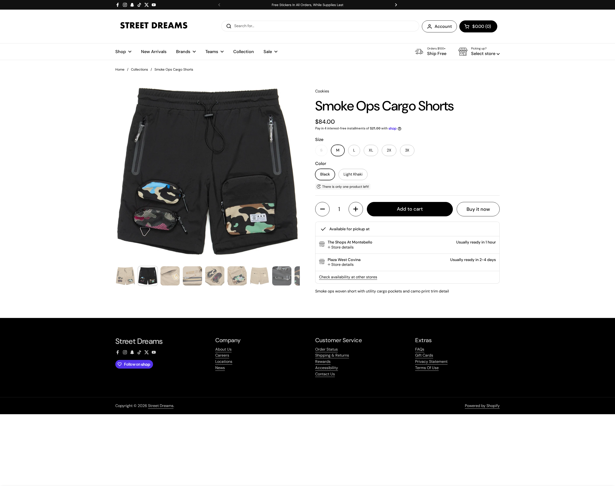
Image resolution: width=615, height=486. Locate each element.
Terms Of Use (427, 367)
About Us (223, 349)
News (220, 367)
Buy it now (478, 209)
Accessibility (326, 367)
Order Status (326, 349)
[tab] (341, 247)
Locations (223, 361)
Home (119, 69)
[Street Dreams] (153, 26)
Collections (139, 69)
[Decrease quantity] (322, 209)
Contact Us (325, 374)
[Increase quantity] (356, 209)
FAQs (419, 349)
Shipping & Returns (332, 355)
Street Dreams (160, 405)
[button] (478, 26)
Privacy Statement (431, 361)
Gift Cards (424, 355)
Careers (222, 355)
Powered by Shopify (482, 405)
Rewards (323, 361)
